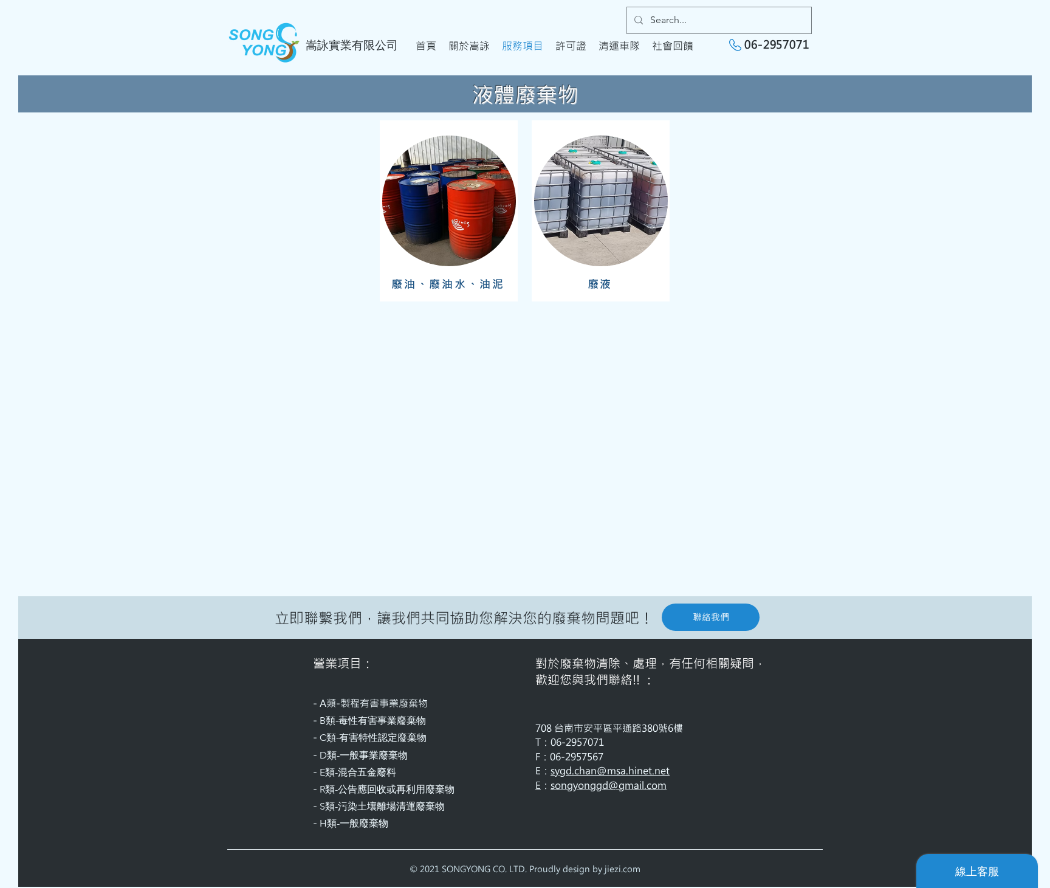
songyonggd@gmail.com (609, 785)
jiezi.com (622, 869)
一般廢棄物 (364, 823)
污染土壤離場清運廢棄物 (391, 806)
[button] (711, 617)
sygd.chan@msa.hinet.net (610, 770)
